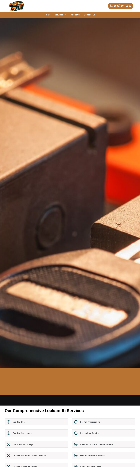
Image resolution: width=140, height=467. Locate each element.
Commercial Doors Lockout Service (96, 444)
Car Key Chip (19, 422)
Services (59, 14)
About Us (75, 14)
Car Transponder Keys (23, 444)
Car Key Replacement (22, 433)
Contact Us (89, 14)
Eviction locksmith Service (92, 455)
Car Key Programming (90, 422)
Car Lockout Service (89, 433)
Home (48, 14)
